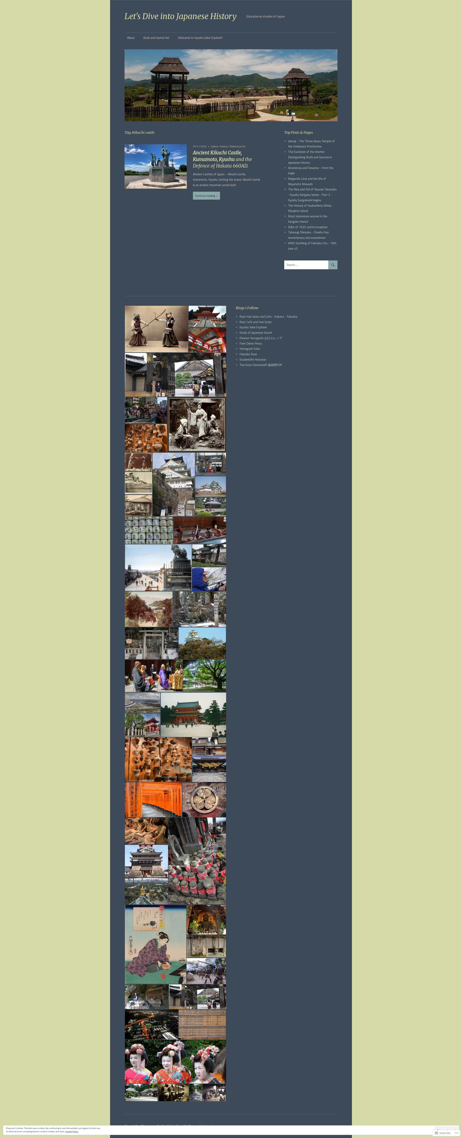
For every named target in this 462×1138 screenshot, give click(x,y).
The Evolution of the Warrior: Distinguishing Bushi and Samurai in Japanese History (310, 157)
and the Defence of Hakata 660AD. (222, 159)
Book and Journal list (156, 37)
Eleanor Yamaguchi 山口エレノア (260, 338)
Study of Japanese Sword (255, 332)
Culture (214, 146)
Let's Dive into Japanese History (181, 16)
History (224, 146)
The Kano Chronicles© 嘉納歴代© (260, 365)
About (131, 37)
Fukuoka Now (248, 354)
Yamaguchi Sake (249, 348)
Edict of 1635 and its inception (308, 227)
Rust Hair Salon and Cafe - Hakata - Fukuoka (268, 316)
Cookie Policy (71, 1131)
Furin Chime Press (250, 343)
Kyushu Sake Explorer (253, 327)
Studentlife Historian (252, 359)
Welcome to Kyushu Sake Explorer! (200, 37)
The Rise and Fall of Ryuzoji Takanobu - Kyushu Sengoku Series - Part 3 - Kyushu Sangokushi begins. (312, 195)
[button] (156, 329)
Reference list (237, 146)
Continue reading (205, 195)
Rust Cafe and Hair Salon (255, 322)
